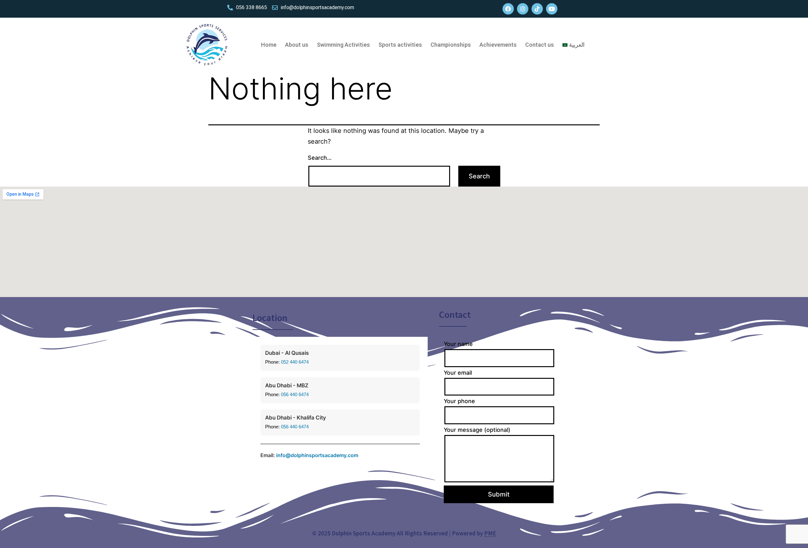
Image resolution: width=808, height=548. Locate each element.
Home (268, 44)
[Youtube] (551, 9)
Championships (451, 44)
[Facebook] (508, 9)
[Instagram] (522, 9)
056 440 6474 (295, 394)
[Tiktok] (537, 9)
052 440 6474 (295, 362)
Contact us (539, 44)
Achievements (498, 44)
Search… (320, 157)
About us (296, 44)
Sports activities (400, 44)
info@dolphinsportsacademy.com (317, 455)
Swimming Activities (343, 44)
